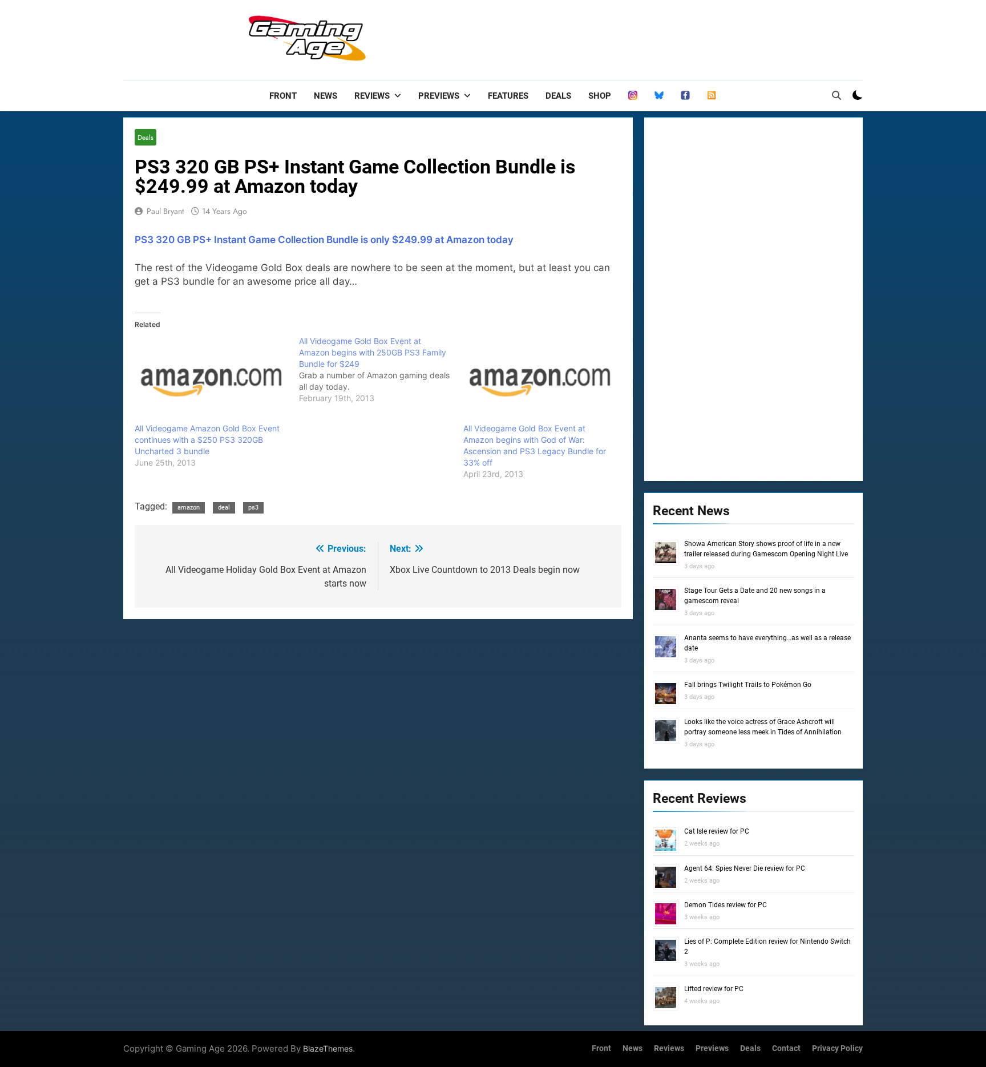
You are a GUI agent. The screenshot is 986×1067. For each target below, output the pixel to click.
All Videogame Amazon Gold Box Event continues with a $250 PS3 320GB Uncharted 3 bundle (207, 439)
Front (283, 96)
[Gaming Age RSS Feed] (711, 95)
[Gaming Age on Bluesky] (659, 95)
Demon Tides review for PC (725, 905)
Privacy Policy (837, 1048)
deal (224, 507)
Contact (786, 1048)
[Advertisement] (655, 37)
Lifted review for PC (713, 989)
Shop (599, 96)
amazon (188, 507)
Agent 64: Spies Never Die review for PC (744, 868)
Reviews (372, 96)
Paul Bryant (165, 211)
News (325, 96)
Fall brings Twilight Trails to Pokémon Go (747, 685)
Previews (438, 96)
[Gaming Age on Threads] (633, 95)
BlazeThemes (328, 1048)
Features (508, 96)
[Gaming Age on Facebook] (685, 95)
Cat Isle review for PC (716, 831)
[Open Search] (836, 95)
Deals (558, 96)
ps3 (253, 507)
